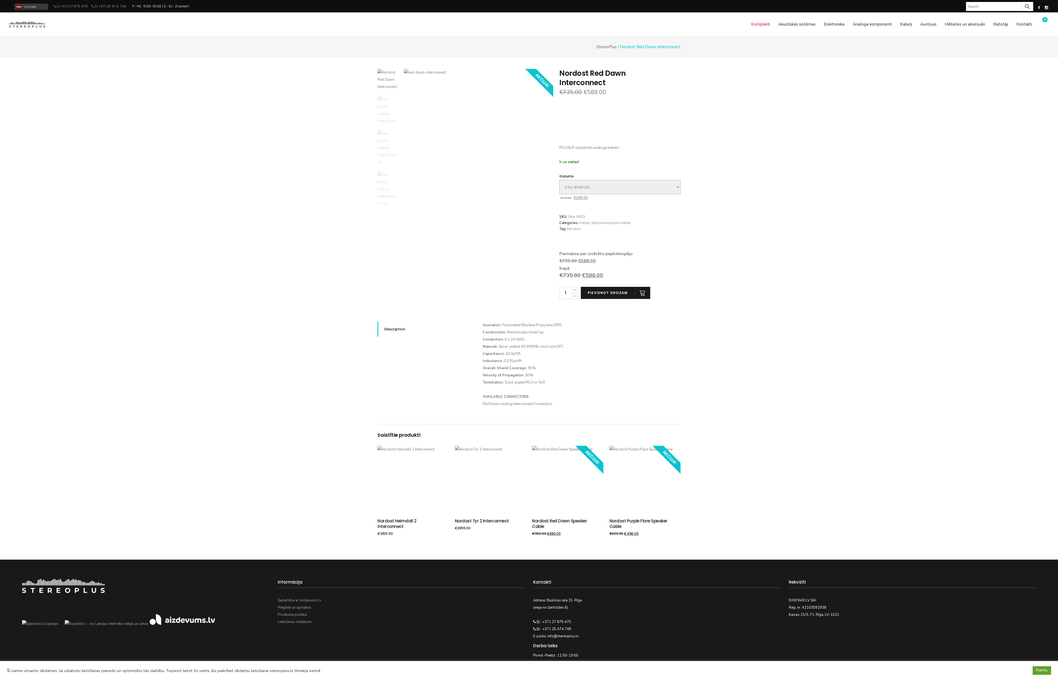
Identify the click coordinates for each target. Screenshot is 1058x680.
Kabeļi (584, 222)
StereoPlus (606, 47)
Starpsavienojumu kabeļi (611, 222)
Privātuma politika (292, 614)
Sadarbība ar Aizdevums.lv (299, 600)
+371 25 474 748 (112, 6)
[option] (479, 143)
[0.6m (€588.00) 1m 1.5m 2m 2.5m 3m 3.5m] (620, 187)
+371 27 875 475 (74, 6)
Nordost (574, 228)
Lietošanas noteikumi (294, 621)
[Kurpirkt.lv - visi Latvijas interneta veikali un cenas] (107, 623)
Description (394, 329)
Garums (566, 176)
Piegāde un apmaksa (294, 607)
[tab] (425, 329)
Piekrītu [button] (1042, 670)
